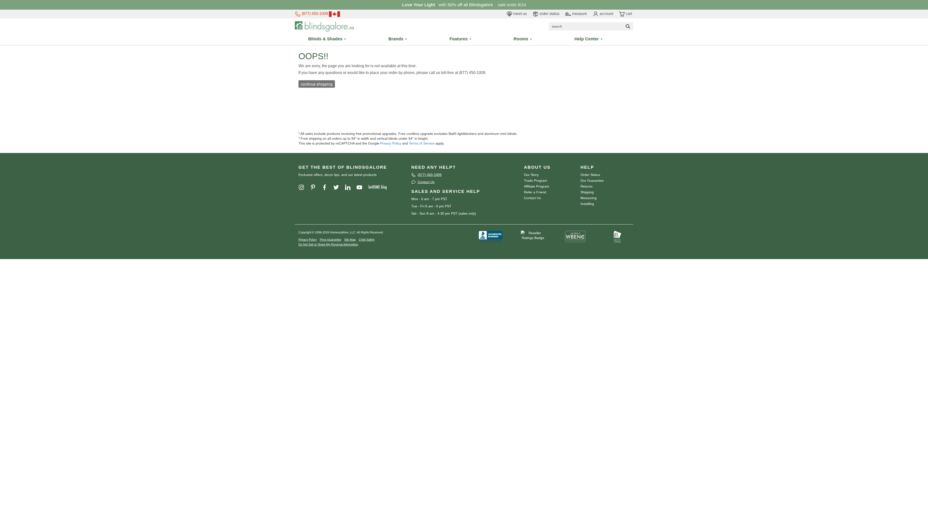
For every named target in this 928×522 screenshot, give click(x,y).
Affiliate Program (536, 186)
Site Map (350, 239)
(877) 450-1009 (314, 14)
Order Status (590, 175)
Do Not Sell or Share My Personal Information (328, 244)
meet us (519, 14)
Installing (587, 204)
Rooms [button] (521, 38)
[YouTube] (361, 187)
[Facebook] (327, 187)
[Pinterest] (315, 187)
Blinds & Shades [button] (326, 38)
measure (579, 14)
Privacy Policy (390, 143)
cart (628, 14)
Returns (586, 186)
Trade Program (535, 180)
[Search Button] (628, 26)
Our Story (531, 175)
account (606, 14)
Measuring (588, 198)
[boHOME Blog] (380, 187)
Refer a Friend (535, 192)
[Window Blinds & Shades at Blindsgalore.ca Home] (324, 26)
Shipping (587, 192)
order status (548, 14)
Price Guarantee (330, 239)
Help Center (587, 38)
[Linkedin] (350, 187)
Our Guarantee (592, 180)
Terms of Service (422, 143)
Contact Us (426, 182)
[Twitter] (338, 187)
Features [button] (459, 38)
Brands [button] (396, 38)
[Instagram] (303, 187)
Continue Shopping (317, 84)
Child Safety (367, 239)
